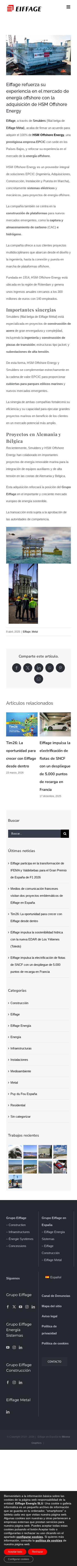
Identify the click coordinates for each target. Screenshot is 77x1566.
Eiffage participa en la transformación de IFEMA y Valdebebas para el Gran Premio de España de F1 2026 (38, 870)
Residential (17, 1105)
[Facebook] (7, 1306)
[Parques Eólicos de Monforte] (60, 1151)
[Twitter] (14, 1306)
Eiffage (10, 120)
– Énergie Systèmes (19, 1239)
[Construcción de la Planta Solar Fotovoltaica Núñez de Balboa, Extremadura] (45, 1166)
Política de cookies (55, 1343)
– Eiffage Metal (52, 1260)
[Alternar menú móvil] (69, 7)
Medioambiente (20, 1071)
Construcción (19, 1003)
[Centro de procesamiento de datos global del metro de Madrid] (60, 1166)
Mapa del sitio (52, 1306)
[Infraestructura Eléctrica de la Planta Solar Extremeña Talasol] (15, 1166)
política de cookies (49, 1540)
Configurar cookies (18, 1559)
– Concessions (16, 1246)
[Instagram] (27, 1306)
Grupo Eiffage (16, 1218)
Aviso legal (49, 1316)
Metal (35, 631)
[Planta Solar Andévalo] (30, 1151)
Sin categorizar (20, 1116)
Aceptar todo (15, 1551)
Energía (15, 1037)
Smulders (39, 120)
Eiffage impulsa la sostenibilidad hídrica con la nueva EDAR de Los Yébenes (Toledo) (36, 939)
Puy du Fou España (23, 1094)
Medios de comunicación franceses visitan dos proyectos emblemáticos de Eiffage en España (36, 895)
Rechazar (37, 1551)
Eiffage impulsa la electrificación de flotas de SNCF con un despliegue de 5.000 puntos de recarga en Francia (55, 766)
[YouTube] (20, 1306)
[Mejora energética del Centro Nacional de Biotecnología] (45, 1151)
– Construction (16, 1225)
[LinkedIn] (33, 1306)
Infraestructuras (21, 1048)
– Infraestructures (18, 1232)
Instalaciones (19, 1059)
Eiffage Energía (20, 1025)
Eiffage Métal (15, 128)
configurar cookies (29, 1536)
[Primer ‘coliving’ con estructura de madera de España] (15, 1151)
